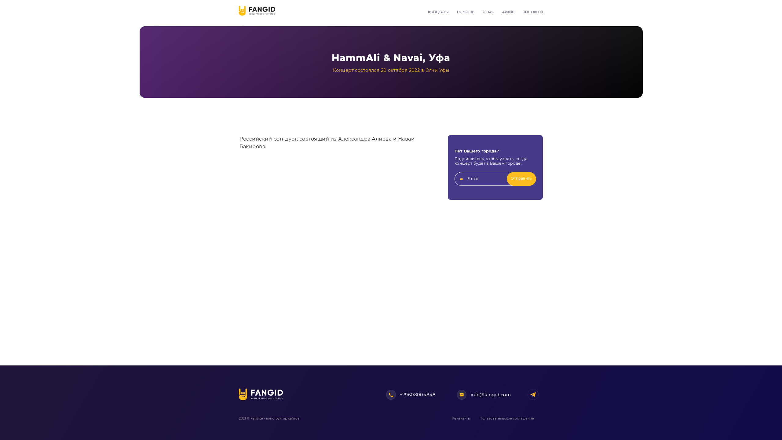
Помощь (465, 12)
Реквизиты (461, 418)
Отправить (521, 178)
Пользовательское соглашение (507, 418)
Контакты (533, 12)
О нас (488, 12)
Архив (508, 12)
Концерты (438, 12)
